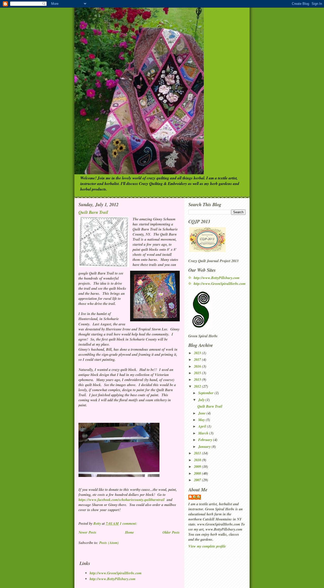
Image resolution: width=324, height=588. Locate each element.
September (206, 392)
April (202, 426)
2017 (198, 359)
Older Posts (171, 532)
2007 (198, 479)
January (205, 446)
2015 (198, 372)
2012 (198, 386)
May (202, 419)
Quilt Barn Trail (93, 212)
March (203, 433)
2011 (198, 453)
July (202, 399)
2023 (198, 352)
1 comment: (129, 523)
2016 (198, 366)
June (202, 413)
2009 (198, 466)
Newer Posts (87, 532)
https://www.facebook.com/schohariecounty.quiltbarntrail (121, 499)
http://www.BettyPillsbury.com (216, 277)
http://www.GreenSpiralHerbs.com (220, 283)
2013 (198, 379)
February (205, 439)
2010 (198, 460)
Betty (197, 497)
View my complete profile (207, 546)
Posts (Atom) (109, 542)
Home (129, 532)
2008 (198, 473)
